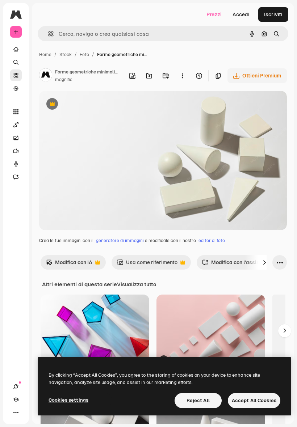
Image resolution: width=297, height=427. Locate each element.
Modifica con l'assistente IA (240, 264)
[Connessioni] (16, 386)
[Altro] (16, 412)
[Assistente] (16, 177)
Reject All (198, 400)
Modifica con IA (69, 264)
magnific (63, 80)
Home (45, 55)
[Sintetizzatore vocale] (16, 164)
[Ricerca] (16, 62)
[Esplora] (16, 88)
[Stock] (16, 75)
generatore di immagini (120, 241)
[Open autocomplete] (48, 34)
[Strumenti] (16, 112)
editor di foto (211, 241)
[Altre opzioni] (182, 75)
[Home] (16, 49)
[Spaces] (16, 125)
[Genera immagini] (16, 138)
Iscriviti (273, 14)
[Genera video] (16, 151)
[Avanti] (264, 262)
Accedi (241, 14)
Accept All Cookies (254, 400)
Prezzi (214, 14)
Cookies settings (68, 400)
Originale (87, 104)
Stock (65, 55)
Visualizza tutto (136, 284)
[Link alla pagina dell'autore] (45, 76)
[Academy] (16, 399)
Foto (84, 55)
